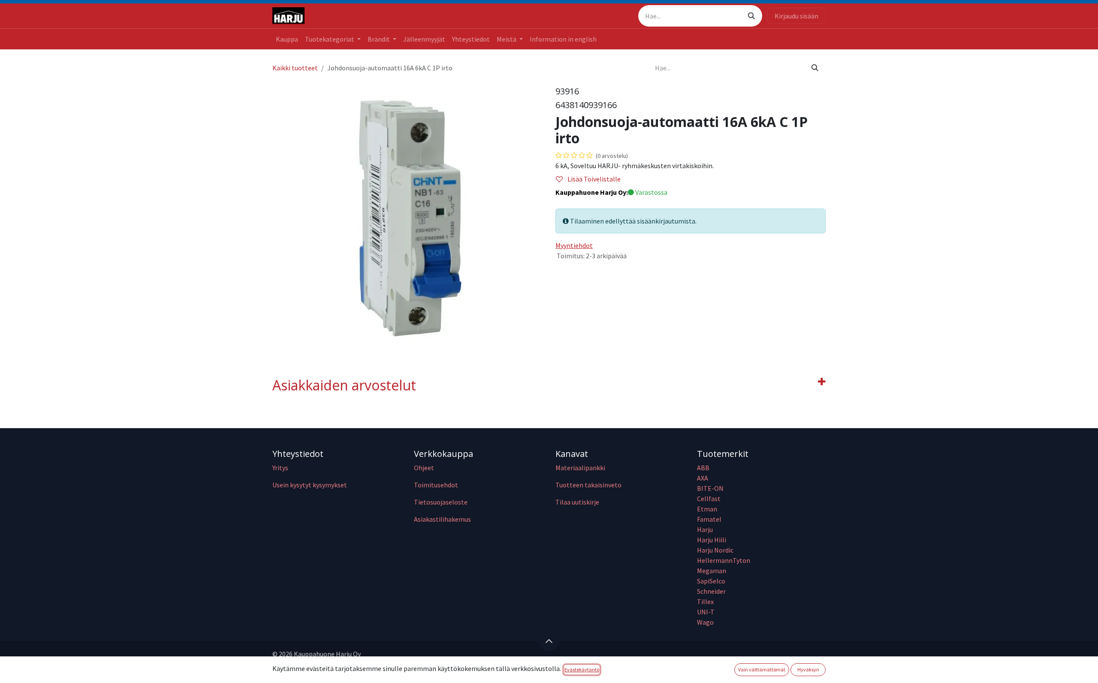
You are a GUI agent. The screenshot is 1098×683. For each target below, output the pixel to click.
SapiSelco (711, 581)
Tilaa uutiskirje (577, 502)
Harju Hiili (711, 539)
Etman (707, 509)
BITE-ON (710, 488)
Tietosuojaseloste (441, 502)
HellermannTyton (724, 560)
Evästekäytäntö (581, 669)
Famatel (710, 519)
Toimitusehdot (436, 485)
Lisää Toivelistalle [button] (593, 179)
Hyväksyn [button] (808, 669)
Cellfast (709, 498)
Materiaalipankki (580, 467)
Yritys (280, 467)
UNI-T (706, 611)
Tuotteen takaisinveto (588, 485)
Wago (705, 622)
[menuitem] (287, 39)
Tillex (705, 601)
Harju (705, 529)
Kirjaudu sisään (796, 16)
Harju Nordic (715, 550)
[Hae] (751, 16)
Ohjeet (424, 467)
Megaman (711, 570)
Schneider (712, 591)
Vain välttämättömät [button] (761, 669)
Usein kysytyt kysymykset (309, 485)
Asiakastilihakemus (442, 519)
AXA (702, 478)
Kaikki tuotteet (295, 67)
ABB (703, 467)
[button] (549, 641)
